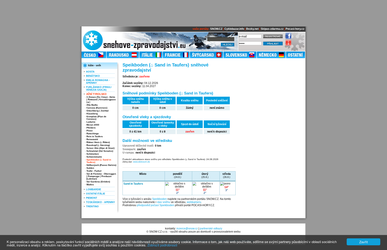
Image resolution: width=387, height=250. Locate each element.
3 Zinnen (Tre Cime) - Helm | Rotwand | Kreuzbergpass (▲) (101, 99)
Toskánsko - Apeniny (100, 202)
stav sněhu (163, 202)
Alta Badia (92, 105)
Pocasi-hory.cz (295, 28)
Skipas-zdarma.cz (272, 28)
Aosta (90, 71)
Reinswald (92, 139)
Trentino (92, 206)
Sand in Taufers (133, 183)
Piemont (91, 198)
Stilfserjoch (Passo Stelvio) (101, 165)
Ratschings (92, 133)
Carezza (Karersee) (96, 108)
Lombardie (93, 189)
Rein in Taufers (94, 136)
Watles (90, 184)
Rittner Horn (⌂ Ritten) (98, 142)
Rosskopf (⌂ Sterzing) (98, 145)
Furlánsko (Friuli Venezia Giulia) (98, 88)
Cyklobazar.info (234, 28)
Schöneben (92, 154)
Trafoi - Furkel (93, 171)
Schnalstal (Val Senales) (99, 151)
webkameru (194, 202)
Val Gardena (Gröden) (98, 181)
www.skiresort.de (141, 161)
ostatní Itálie (95, 193)
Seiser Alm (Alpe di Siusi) (100, 148)
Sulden (90, 168)
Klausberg (92, 113)
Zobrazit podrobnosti (162, 245)
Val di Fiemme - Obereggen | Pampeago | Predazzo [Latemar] (101, 176)
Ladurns (90, 122)
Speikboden (159, 199)
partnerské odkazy (211, 228)
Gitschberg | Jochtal (97, 110)
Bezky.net (252, 28)
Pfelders (91, 127)
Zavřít (363, 241)
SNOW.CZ (216, 28)
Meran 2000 (92, 125)
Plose (89, 130)
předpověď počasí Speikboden (155, 205)
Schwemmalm (94, 157)
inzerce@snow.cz (187, 228)
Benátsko (93, 76)
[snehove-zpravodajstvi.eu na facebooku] (287, 37)
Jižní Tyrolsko (96, 94)
